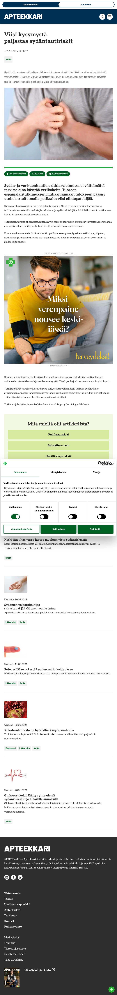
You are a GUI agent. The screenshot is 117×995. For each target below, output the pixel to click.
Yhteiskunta (12, 893)
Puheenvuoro (13, 926)
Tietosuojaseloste (15, 948)
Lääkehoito (10, 622)
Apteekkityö (12, 910)
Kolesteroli (10, 748)
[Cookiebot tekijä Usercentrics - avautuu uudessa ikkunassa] (100, 463)
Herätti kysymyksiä (58, 458)
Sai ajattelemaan (58, 447)
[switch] (44, 516)
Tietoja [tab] (96, 472)
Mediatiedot (11, 937)
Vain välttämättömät (21, 529)
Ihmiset (9, 921)
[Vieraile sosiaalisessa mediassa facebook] (13, 877)
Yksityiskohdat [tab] (58, 472)
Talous (8, 899)
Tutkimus (10, 915)
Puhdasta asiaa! (58, 436)
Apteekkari (86, 4)
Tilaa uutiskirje (13, 959)
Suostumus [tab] (20, 472)
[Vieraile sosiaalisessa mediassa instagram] (20, 877)
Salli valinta (58, 529)
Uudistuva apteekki (17, 904)
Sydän (8, 59)
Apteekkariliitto (30, 4)
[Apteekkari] (23, 16)
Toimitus (9, 943)
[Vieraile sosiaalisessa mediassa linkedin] (6, 877)
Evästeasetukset (14, 954)
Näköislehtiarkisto (38, 970)
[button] (102, 17)
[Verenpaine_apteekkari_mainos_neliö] (58, 309)
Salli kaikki (95, 529)
